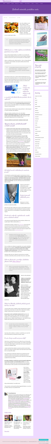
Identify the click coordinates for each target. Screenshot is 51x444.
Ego (35, 98)
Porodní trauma (37, 127)
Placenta (36, 120)
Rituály (36, 133)
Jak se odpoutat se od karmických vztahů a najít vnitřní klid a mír (18, 422)
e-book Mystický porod (19, 229)
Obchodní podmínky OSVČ (33, 441)
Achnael (12, 3)
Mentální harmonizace (38, 114)
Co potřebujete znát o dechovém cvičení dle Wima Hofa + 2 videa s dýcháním (40, 83)
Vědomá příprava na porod (39, 137)
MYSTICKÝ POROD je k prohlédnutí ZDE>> (14, 401)
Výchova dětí (37, 143)
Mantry (36, 108)
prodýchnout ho (21, 141)
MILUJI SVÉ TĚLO (28, 402)
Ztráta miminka (37, 156)
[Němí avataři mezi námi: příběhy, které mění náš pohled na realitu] (9, 418)
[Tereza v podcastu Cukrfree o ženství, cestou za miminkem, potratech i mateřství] (27, 418)
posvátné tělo (21, 224)
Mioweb (47, 443)
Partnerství (37, 118)
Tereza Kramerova (13, 17)
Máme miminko (37, 106)
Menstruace (37, 112)
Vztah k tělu (37, 145)
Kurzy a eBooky (27, 3)
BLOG (4, 3)
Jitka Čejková (16, 261)
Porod (36, 125)
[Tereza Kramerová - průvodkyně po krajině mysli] (12, 1)
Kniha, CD (16, 3)
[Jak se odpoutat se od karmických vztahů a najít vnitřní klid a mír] (18, 418)
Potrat (36, 129)
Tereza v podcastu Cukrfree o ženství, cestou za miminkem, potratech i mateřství (27, 423)
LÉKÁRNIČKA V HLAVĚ (14, 400)
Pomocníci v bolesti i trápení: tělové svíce (41, 80)
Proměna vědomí (38, 131)
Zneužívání (37, 152)
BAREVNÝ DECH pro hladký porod (23, 400)
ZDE (19, 221)
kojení (36, 102)
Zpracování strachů (38, 154)
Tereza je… (37, 3)
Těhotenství (37, 135)
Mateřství (36, 110)
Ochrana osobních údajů (41, 441)
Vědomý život (37, 141)
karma (36, 100)
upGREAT (8, 3)
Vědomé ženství (37, 139)
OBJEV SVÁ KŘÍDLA (17, 404)
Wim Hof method (38, 147)
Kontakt (41, 3)
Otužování (36, 116)
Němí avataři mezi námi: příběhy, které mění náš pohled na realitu (8, 422)
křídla (36, 104)
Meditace (21, 3)
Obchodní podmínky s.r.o (24, 441)
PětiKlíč (29, 404)
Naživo (33, 3)
